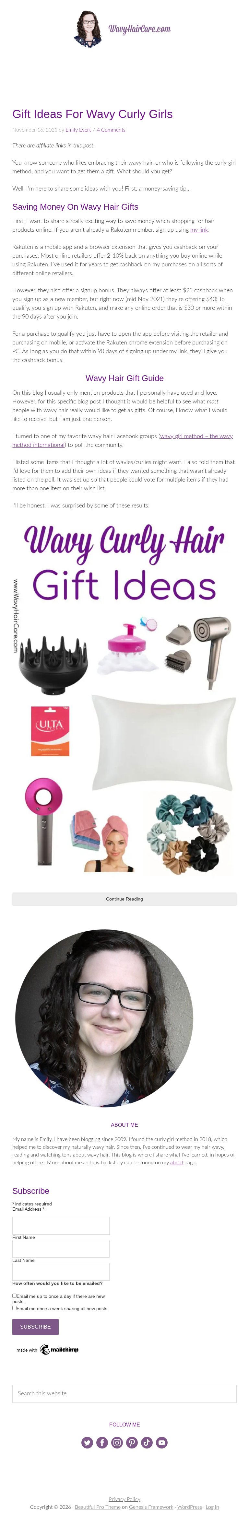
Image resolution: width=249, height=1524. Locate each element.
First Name (23, 1237)
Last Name (23, 1260)
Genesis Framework (151, 1507)
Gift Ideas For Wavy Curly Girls (92, 114)
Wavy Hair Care (124, 29)
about (176, 1162)
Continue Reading (124, 899)
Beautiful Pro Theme (98, 1507)
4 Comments (111, 130)
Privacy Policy (124, 1499)
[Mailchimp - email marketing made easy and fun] (48, 1354)
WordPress (189, 1507)
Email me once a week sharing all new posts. (63, 1308)
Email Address (28, 1209)
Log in (212, 1507)
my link (199, 230)
